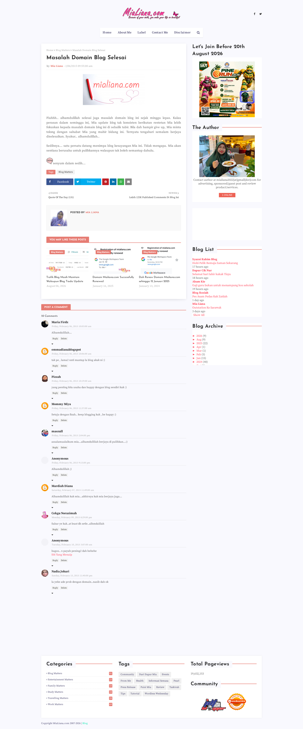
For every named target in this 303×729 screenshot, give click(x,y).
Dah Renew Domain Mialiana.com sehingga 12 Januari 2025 (159, 279)
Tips (123, 693)
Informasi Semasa (158, 680)
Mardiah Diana (62, 486)
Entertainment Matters (80, 679)
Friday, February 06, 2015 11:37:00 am (71, 408)
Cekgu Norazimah (64, 513)
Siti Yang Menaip (62, 554)
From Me (126, 680)
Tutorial (135, 693)
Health (139, 680)
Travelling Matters (80, 698)
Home (49, 50)
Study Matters (80, 692)
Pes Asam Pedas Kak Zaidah (209, 296)
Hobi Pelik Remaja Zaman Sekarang (215, 263)
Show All (198, 315)
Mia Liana (56, 66)
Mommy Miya (61, 404)
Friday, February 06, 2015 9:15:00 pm (71, 462)
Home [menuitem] (107, 32)
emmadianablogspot (66, 350)
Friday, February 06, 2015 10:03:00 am (71, 326)
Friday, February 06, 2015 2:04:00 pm (71, 435)
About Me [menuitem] (125, 32)
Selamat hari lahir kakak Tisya (211, 274)
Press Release (128, 687)
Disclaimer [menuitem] (182, 32)
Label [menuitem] (141, 32)
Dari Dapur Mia (148, 674)
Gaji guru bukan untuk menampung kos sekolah (223, 285)
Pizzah (56, 377)
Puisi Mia (146, 687)
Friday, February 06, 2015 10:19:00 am (71, 381)
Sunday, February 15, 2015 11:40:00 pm (72, 575)
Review (160, 687)
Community (127, 674)
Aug (199, 339)
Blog (85, 723)
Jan (198, 358)
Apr (199, 347)
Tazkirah (174, 687)
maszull (57, 431)
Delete (64, 338)
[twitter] (260, 14)
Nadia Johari (60, 571)
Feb (199, 354)
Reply (55, 338)
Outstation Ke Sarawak (206, 308)
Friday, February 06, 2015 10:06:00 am (71, 353)
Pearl (176, 680)
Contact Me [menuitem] (160, 32)
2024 (199, 362)
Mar (199, 351)
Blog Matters (63, 50)
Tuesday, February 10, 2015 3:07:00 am (72, 544)
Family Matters (80, 685)
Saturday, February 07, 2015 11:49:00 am (73, 490)
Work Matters (80, 704)
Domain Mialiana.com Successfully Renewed (113, 279)
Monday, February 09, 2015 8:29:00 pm (72, 517)
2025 (199, 343)
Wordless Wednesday (156, 693)
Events (165, 674)
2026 (199, 336)
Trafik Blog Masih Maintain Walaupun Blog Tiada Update (64, 279)
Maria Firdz (60, 322)
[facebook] (254, 14)
